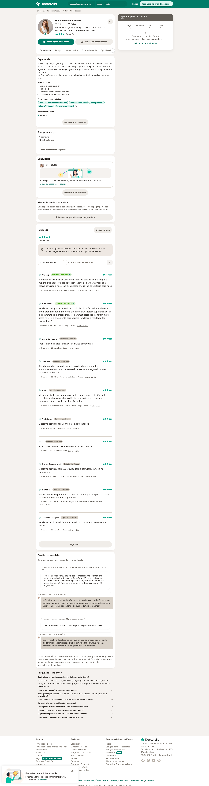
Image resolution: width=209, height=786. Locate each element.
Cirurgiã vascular (63, 23)
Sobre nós (40, 752)
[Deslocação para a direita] (113, 50)
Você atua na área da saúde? (155, 4)
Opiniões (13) (107, 50)
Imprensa (40, 764)
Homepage (40, 11)
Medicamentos (78, 755)
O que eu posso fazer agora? (53, 184)
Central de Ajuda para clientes (119, 764)
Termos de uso (112, 758)
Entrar (135, 4)
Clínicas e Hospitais (79, 746)
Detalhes (50, 140)
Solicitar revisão (94, 291)
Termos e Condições (45, 761)
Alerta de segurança (115, 761)
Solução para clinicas (115, 749)
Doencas (75, 761)
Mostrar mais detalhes (76, 123)
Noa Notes (113, 752)
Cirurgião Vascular (54, 11)
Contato (39, 755)
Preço (108, 744)
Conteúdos (111, 755)
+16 (75, 106)
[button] (56, 42)
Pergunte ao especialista (82, 752)
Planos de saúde (89, 50)
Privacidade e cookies (46, 744)
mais (40, 78)
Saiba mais (42, 779)
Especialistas (76, 744)
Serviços (58, 50)
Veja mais (80, 545)
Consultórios (72, 50)
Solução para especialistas (118, 746)
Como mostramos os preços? (53, 149)
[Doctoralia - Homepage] (51, 3)
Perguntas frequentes (81, 764)
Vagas (48, 758)
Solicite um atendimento (145, 43)
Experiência (45, 50)
